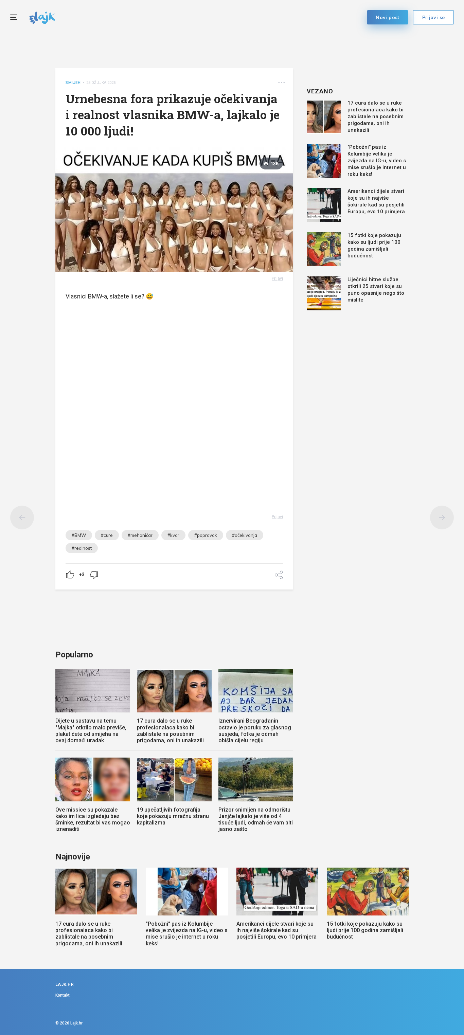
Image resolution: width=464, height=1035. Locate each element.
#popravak (205, 535)
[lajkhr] (42, 17)
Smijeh (73, 82)
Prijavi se (433, 17)
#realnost (82, 548)
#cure (107, 535)
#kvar (173, 535)
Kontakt (62, 995)
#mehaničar (140, 535)
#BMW (79, 535)
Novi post (387, 17)
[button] (281, 83)
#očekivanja (244, 535)
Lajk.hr (76, 1023)
